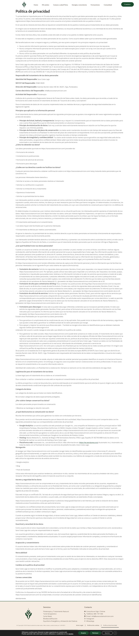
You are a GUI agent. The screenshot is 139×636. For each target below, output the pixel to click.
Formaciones (95, 5)
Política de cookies (93, 625)
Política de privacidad (110, 625)
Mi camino (45, 5)
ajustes (70, 634)
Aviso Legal (79, 625)
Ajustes (107, 633)
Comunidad (108, 5)
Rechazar (95, 633)
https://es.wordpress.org (88, 442)
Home (36, 5)
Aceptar (83, 633)
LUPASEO (62, 625)
